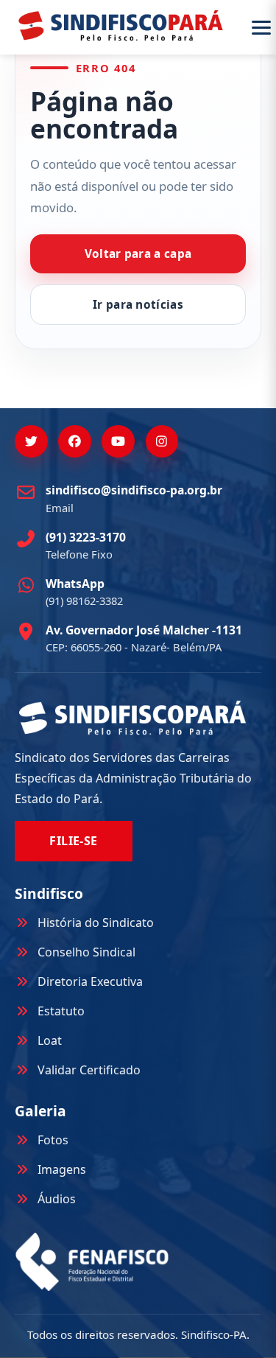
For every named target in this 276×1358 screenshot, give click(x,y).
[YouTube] (118, 441)
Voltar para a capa (138, 254)
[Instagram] (162, 441)
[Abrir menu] (261, 27)
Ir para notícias (138, 304)
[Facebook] (74, 441)
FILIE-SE (73, 841)
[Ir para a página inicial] (121, 25)
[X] (31, 441)
